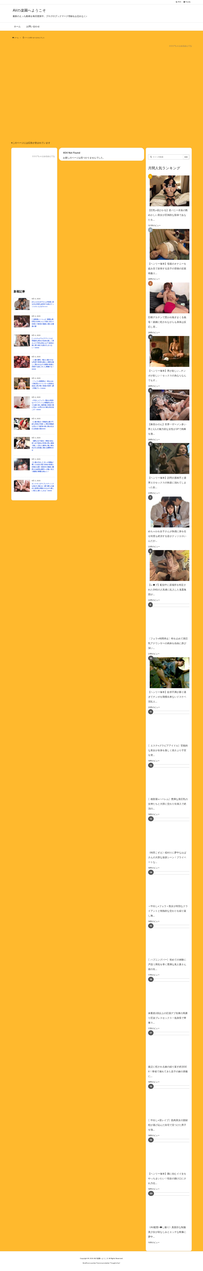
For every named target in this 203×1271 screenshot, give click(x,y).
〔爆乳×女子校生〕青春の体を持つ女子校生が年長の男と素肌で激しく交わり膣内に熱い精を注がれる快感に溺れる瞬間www (43, 445)
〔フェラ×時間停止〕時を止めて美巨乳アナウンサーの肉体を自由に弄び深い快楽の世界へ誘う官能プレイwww (43, 384)
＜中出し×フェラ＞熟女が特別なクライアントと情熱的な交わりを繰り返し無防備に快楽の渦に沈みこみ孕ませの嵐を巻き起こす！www (43, 405)
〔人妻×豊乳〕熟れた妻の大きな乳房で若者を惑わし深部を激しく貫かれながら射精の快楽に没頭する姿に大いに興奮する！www (43, 364)
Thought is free (115, 1263)
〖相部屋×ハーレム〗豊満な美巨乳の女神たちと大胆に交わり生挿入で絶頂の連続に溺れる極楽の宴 (43, 322)
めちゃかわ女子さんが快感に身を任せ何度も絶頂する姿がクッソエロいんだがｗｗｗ (43, 304)
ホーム (16, 37)
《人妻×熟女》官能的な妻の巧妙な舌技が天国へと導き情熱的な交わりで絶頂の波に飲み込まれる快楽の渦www (43, 425)
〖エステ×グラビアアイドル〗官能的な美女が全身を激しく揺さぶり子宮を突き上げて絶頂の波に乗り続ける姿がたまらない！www (43, 343)
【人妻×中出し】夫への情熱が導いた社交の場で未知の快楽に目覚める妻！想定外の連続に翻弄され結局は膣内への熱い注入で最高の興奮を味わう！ (43, 466)
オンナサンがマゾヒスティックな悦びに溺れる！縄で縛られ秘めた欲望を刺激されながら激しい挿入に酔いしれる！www (43, 487)
